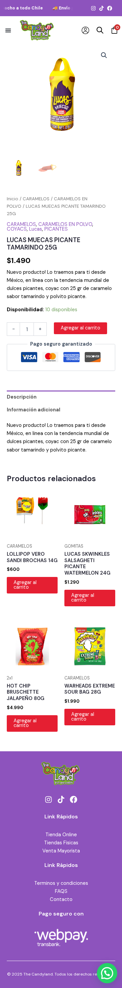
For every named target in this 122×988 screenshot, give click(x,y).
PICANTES (56, 229)
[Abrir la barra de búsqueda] (100, 30)
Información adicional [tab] (33, 410)
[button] (8, 30)
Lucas (35, 229)
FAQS (61, 891)
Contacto (61, 899)
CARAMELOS (36, 199)
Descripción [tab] (22, 397)
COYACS (17, 229)
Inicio (12, 199)
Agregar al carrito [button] (25, 585)
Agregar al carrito (80, 328)
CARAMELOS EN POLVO (65, 224)
